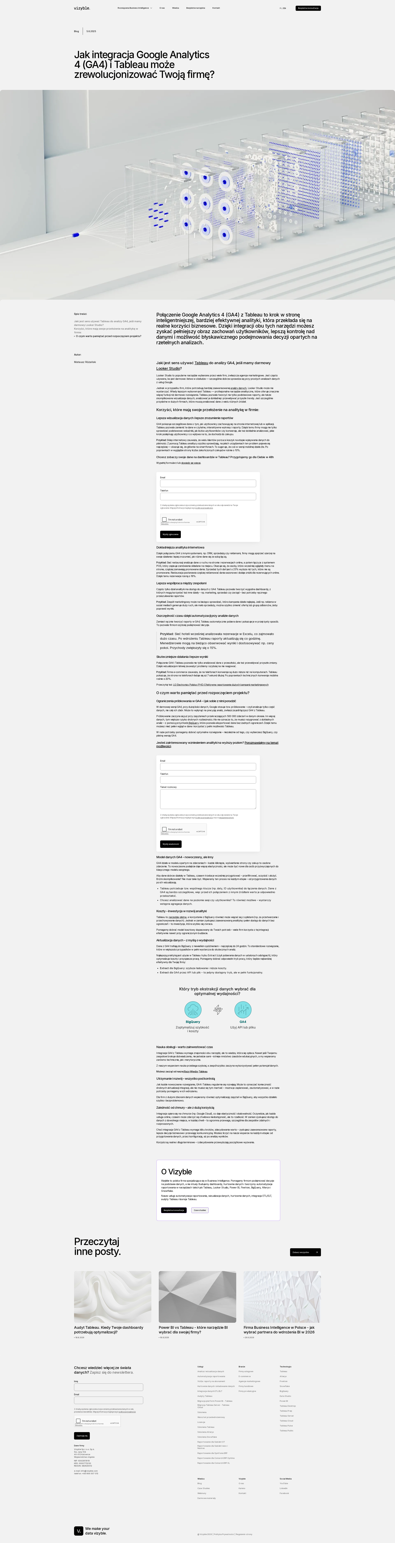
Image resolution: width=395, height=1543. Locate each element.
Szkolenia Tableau (206, 1427)
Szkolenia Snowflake (207, 1437)
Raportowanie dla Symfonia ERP (212, 1453)
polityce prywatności (204, 508)
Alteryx (283, 1376)
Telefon (164, 490)
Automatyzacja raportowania (211, 1376)
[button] (135, 8)
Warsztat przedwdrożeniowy (211, 1417)
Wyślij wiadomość (171, 844)
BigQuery (193, 722)
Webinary (202, 1493)
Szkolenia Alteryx (206, 1432)
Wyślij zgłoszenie (170, 534)
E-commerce (245, 1376)
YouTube (284, 1483)
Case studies (200, 1210)
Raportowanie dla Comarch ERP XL (214, 1463)
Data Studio (285, 1396)
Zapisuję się (82, 1436)
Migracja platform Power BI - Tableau (215, 1401)
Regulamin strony (244, 1534)
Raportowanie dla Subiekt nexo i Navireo (213, 1447)
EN (284, 8)
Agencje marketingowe (249, 1381)
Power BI (284, 1401)
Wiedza (175, 8)
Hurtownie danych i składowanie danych (216, 1386)
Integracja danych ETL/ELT (210, 1391)
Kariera (242, 1488)
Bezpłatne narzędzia (195, 8)
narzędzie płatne (177, 917)
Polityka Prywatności (224, 1534)
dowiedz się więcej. (191, 462)
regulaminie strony (226, 818)
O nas (162, 8)
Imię (76, 1381)
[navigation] (94, 8)
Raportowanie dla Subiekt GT (211, 1442)
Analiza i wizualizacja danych (211, 1371)
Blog (200, 1483)
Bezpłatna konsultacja (308, 8)
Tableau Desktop (288, 1406)
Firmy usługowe (246, 1371)
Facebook (284, 1493)
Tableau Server (287, 1416)
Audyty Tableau (205, 1396)
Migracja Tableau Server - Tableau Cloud (213, 1406)
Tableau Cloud (286, 1421)
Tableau (283, 1371)
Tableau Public (286, 1430)
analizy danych (238, 388)
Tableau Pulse (286, 1426)
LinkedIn (283, 1488)
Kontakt (216, 8)
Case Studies (204, 1488)
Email (162, 477)
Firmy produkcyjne (247, 1391)
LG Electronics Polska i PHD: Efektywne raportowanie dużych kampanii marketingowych (220, 684)
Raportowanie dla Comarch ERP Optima (216, 1458)
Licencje (201, 1422)
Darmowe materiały (207, 1498)
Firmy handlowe (246, 1386)
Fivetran (283, 1381)
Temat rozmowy (168, 787)
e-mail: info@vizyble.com (86, 1471)
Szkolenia (202, 1412)
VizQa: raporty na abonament (211, 1381)
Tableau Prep (286, 1411)
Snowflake (285, 1386)
